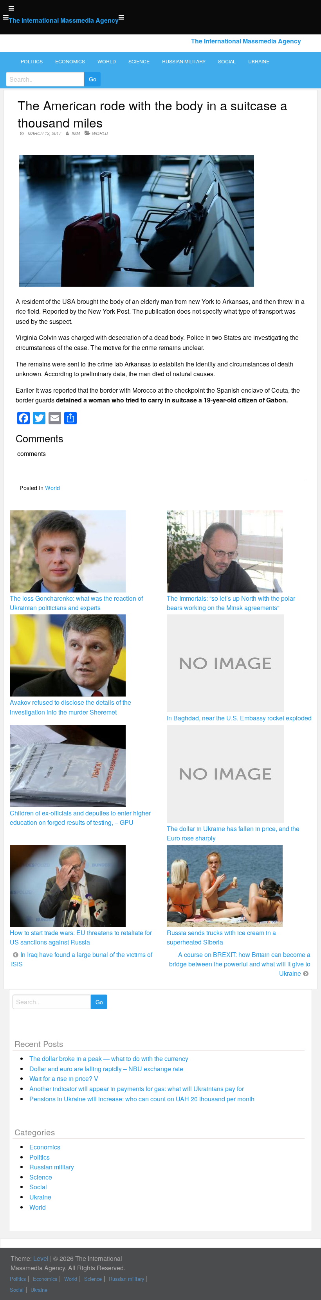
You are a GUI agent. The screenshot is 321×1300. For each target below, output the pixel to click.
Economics (70, 61)
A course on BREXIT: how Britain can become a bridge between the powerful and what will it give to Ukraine (239, 964)
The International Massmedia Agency (64, 20)
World (106, 61)
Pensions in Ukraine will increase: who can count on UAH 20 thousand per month (141, 1098)
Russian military (184, 61)
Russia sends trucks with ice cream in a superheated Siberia (221, 937)
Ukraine (258, 61)
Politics (32, 61)
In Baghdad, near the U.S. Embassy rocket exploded (239, 717)
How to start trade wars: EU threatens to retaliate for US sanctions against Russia (81, 937)
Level (41, 1258)
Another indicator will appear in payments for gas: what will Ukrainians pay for (136, 1088)
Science (139, 61)
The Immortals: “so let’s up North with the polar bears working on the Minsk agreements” (231, 603)
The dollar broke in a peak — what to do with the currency (108, 1058)
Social (227, 61)
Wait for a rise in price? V (63, 1078)
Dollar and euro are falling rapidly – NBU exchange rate (106, 1068)
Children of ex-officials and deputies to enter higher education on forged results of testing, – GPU (80, 817)
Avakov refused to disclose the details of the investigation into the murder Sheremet (70, 707)
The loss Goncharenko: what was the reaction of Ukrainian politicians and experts (76, 603)
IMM (76, 133)
